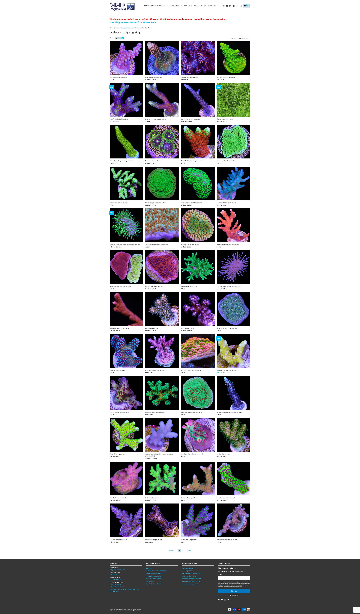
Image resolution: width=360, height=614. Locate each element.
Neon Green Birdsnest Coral (189, 286)
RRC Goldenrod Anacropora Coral (226, 370)
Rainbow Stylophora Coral (117, 370)
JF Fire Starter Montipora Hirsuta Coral (228, 244)
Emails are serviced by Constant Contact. (233, 586)
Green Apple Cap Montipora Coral (226, 161)
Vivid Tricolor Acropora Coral (189, 539)
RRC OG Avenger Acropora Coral (119, 412)
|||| (122, 38)
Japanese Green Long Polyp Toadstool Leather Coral (125, 244)
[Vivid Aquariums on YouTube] (227, 6)
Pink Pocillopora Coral (187, 328)
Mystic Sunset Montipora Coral (154, 286)
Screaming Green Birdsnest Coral (154, 412)
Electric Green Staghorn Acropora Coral (121, 161)
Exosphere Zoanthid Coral (152, 161)
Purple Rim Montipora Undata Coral (227, 328)
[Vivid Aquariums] (123, 6)
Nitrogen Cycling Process (189, 576)
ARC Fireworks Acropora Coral (118, 77)
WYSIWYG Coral (161, 6)
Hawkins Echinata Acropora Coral (226, 203)
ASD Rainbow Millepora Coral (153, 77)
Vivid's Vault (149, 6)
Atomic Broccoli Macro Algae (189, 77)
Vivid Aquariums (125, 610)
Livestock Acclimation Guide (190, 584)
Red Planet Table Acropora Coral (154, 370)
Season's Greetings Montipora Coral (191, 412)
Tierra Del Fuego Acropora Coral (119, 498)
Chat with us (113, 574)
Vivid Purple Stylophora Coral (153, 539)
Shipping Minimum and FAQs (154, 573)
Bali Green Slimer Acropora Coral (226, 77)
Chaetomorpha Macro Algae (225, 119)
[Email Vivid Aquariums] (233, 6)
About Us (148, 568)
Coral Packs (188, 6)
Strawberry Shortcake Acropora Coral (192, 454)
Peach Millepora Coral (151, 328)
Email (220, 574)
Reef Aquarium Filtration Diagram (191, 573)
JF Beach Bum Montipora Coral (190, 244)
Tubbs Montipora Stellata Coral (226, 498)
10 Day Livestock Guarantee (154, 576)
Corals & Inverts (175, 6)
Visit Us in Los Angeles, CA (153, 578)
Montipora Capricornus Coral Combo (120, 286)
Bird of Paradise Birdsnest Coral (119, 119)
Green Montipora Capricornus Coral (155, 203)
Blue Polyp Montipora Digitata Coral (155, 119)
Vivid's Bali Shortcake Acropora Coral (227, 539)
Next (189, 550)
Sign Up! (234, 591)
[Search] (241, 6)
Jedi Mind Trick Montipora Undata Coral (156, 244)
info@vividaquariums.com (117, 570)
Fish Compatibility (187, 571)
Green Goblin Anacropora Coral (119, 203)
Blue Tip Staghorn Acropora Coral (190, 119)
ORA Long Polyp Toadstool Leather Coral (228, 286)
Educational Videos (187, 568)
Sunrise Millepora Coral (223, 454)
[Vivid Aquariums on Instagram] (230, 6)
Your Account (150, 581)
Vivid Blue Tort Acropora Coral (118, 539)
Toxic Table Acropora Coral (153, 498)
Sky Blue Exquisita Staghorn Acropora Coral (229, 412)
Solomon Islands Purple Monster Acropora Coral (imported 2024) (159, 455)
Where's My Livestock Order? (154, 584)
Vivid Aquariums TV (115, 579)
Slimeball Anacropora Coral (117, 454)
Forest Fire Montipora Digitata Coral (191, 161)
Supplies (211, 6)
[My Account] (237, 6)
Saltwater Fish (200, 6)
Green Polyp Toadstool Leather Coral (191, 203)
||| (119, 38)
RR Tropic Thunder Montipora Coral (191, 370)
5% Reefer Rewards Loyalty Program (156, 571)
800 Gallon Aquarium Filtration (191, 581)
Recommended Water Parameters (191, 578)
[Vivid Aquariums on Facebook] (223, 6)
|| (116, 38)
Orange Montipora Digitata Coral (119, 328)
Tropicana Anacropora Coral (189, 498)
